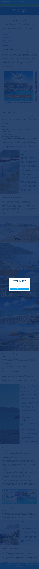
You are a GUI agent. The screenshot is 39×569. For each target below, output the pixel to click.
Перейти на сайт (19, 288)
